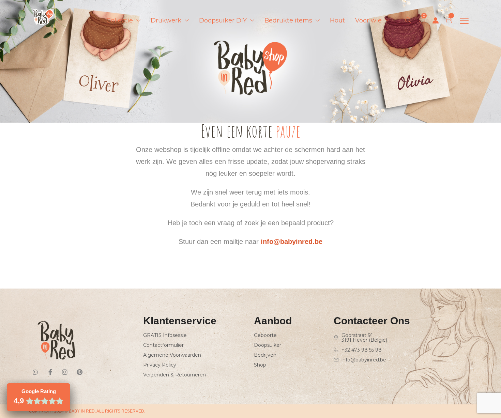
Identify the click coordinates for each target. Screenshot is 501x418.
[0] (422, 21)
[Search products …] (408, 20)
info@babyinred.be (291, 241)
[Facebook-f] (50, 372)
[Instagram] (65, 372)
